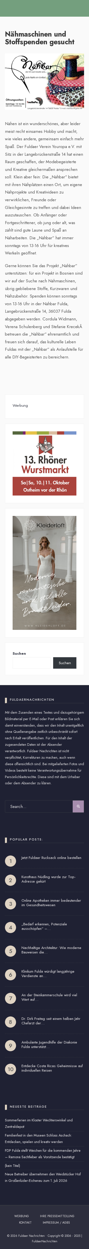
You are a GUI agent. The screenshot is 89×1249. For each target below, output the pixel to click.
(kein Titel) (12, 1165)
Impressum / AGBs (56, 1222)
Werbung (21, 1216)
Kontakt (25, 1222)
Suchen (19, 653)
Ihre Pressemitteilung (57, 1216)
